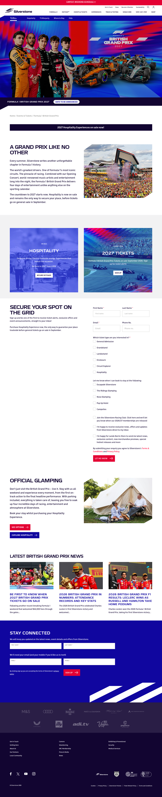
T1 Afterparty (44, 18)
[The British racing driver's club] (117, 774)
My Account (153, 7)
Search (148, 7)
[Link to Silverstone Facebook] (12, 773)
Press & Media (64, 752)
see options (18, 527)
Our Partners (14, 752)
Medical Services (114, 748)
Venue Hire (127, 12)
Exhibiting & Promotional (117, 741)
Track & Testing (112, 12)
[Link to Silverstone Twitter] (18, 773)
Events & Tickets (80, 12)
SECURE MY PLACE (44, 275)
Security (111, 745)
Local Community (16, 755)
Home (12, 116)
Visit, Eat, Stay (141, 12)
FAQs (71, 18)
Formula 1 (53, 12)
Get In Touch (109, 7)
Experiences (96, 12)
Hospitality (31, 18)
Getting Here (14, 745)
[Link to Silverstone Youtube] (26, 773)
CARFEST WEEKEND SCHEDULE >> (81, 2)
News (117, 7)
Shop (153, 12)
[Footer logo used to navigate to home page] (102, 774)
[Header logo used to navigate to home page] (18, 10)
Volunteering (63, 745)
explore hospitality (22, 535)
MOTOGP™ (65, 12)
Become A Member (127, 7)
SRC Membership (65, 748)
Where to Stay (59, 18)
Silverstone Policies (115, 786)
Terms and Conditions (145, 786)
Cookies (93, 786)
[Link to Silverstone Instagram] (32, 773)
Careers (62, 741)
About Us (13, 748)
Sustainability (140, 7)
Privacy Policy (113, 451)
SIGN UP (118, 273)
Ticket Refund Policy (130, 786)
